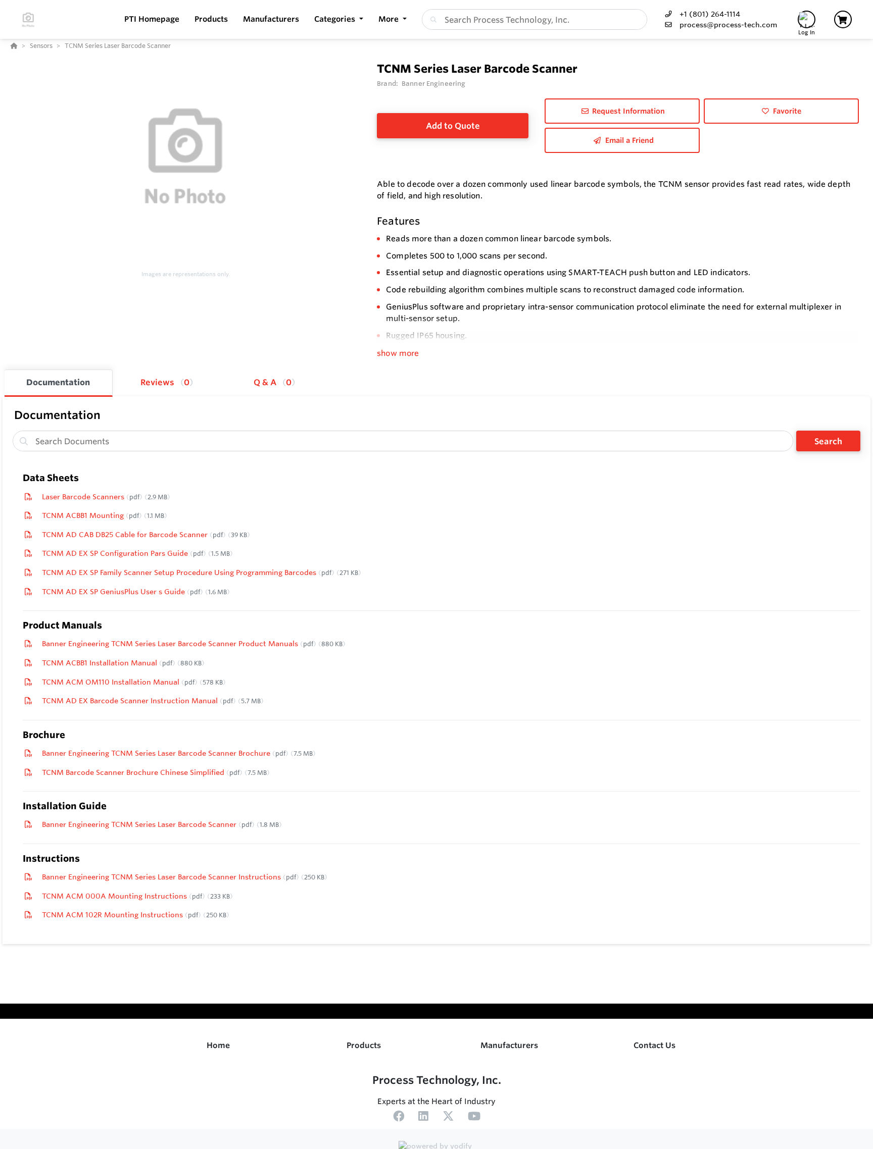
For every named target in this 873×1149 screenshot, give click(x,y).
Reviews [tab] (164, 382)
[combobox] (534, 19)
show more (398, 353)
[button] (339, 19)
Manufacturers (509, 1045)
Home (218, 1045)
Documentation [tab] (58, 382)
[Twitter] (448, 1117)
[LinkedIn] (423, 1117)
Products (364, 1045)
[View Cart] (843, 19)
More (389, 19)
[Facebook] (398, 1117)
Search (828, 441)
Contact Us (654, 1045)
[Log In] (806, 19)
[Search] (431, 20)
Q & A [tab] (273, 382)
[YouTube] (474, 1117)
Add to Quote (453, 126)
